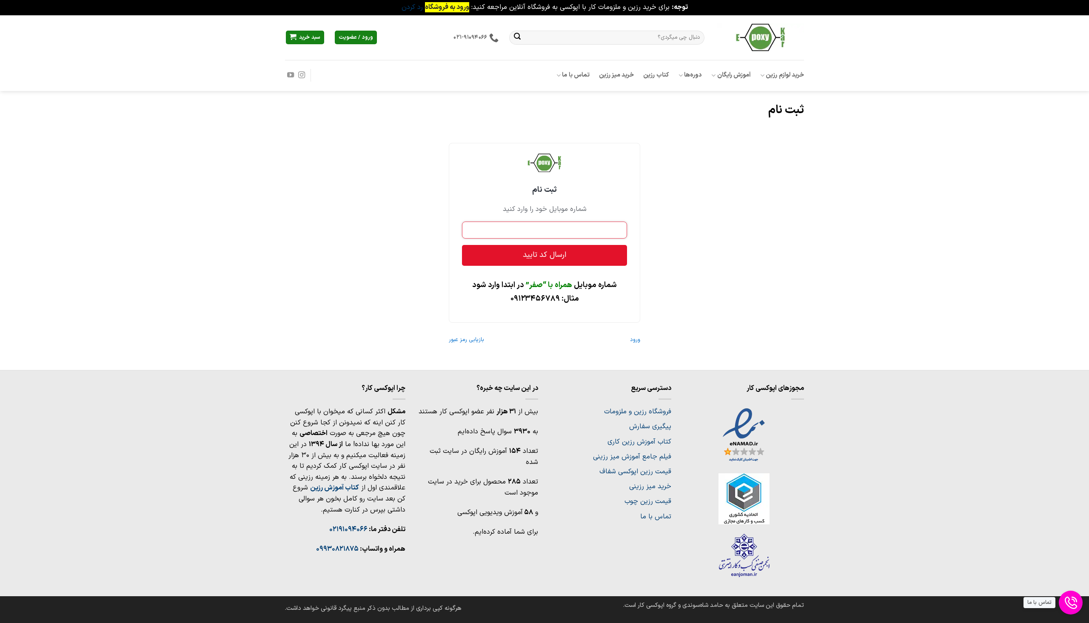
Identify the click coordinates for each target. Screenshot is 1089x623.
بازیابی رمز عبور (466, 340)
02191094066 (348, 529)
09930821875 (337, 549)
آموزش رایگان (734, 75)
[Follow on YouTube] (290, 75)
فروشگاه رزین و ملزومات (637, 412)
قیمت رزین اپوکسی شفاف (635, 472)
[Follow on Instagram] (301, 75)
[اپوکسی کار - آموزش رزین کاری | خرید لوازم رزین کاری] (760, 37)
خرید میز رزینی (650, 486)
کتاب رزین (656, 75)
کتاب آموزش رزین (334, 488)
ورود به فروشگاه (447, 7)
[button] (305, 38)
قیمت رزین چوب (647, 501)
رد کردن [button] (412, 7)
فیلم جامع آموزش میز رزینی (632, 457)
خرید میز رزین (616, 75)
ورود (635, 340)
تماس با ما (576, 75)
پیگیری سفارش (650, 426)
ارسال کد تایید (544, 255)
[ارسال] (517, 37)
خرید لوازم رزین (785, 75)
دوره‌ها (693, 75)
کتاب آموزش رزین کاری (639, 442)
